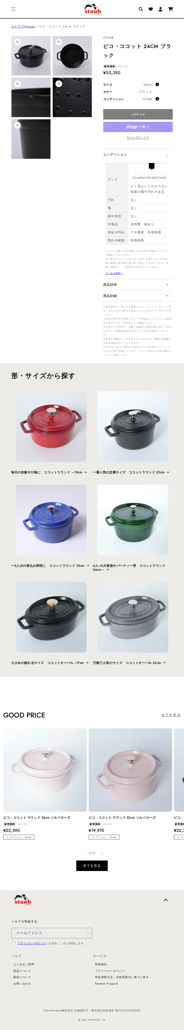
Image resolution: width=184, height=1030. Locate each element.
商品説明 (110, 284)
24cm (147, 84)
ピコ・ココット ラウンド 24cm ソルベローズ (36, 817)
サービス (100, 956)
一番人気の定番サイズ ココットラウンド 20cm (128, 472)
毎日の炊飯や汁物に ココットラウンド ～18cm (46, 472)
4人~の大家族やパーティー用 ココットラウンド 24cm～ (129, 568)
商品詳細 (110, 296)
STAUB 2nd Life (96, 1019)
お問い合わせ (22, 984)
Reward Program (106, 984)
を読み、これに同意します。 (52, 943)
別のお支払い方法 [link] (138, 138)
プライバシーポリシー (32, 943)
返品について (22, 971)
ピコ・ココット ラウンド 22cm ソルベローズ (122, 817)
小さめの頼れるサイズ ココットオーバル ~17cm (47, 663)
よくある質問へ (114, 273)
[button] (13, 9)
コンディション (115, 154)
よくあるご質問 (23, 964)
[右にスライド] (102, 853)
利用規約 (101, 964)
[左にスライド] (82, 853)
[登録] (87, 933)
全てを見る (171, 714)
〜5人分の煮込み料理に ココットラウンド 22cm (48, 566)
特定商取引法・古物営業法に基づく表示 (122, 977)
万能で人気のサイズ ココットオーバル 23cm (127, 663)
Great (147, 99)
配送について (22, 977)
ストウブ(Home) (23, 26)
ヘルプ (16, 956)
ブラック (146, 92)
